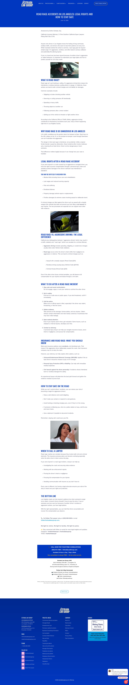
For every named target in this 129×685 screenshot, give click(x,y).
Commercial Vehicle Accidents (49, 620)
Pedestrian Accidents (47, 651)
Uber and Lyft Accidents (48, 646)
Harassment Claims (47, 658)
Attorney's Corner (69, 628)
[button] (49, 3)
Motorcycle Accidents (47, 653)
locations (80, 3)
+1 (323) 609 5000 (26, 646)
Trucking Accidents (47, 643)
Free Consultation (69, 638)
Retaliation (45, 661)
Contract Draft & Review (48, 635)
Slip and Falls (45, 638)
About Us (67, 620)
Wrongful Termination (47, 648)
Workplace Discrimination (48, 656)
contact (86, 3)
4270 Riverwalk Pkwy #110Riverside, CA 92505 (28, 629)
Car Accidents (45, 633)
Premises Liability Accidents (49, 628)
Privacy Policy (68, 635)
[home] (27, 3)
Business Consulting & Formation (50, 630)
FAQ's (66, 630)
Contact (67, 633)
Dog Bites (44, 640)
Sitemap (72, 680)
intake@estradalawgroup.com (29, 639)
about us (40, 3)
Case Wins (67, 625)
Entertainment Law (47, 625)
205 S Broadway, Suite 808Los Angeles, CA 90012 (28, 623)
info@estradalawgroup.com (28, 636)
